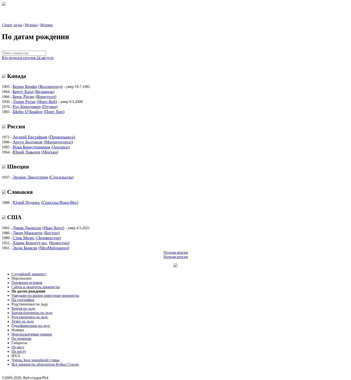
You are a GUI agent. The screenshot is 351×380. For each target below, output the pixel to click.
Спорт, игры (12, 25)
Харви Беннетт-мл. (30, 242)
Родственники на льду (29, 317)
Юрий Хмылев (26, 152)
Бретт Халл (23, 91)
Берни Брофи (25, 86)
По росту (18, 351)
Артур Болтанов (28, 142)
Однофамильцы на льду (30, 326)
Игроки (31, 25)
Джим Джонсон (27, 227)
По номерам (21, 339)
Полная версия (176, 252)
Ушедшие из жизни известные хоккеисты (45, 295)
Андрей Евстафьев (30, 137)
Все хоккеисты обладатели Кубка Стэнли (45, 364)
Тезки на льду (22, 321)
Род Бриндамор (27, 106)
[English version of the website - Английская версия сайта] (4, 4)
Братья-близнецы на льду (32, 313)
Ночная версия (176, 257)
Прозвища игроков (26, 283)
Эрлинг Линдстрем (30, 177)
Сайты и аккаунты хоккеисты (35, 287)
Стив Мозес (24, 237)
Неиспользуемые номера (31, 334)
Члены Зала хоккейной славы (35, 360)
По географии (22, 300)
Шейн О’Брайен (28, 111)
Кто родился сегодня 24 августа (27, 58)
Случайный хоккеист (28, 274)
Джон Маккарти (28, 232)
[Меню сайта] (175, 266)
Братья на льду (23, 308)
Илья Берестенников (31, 147)
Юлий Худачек (26, 202)
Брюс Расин (23, 96)
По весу (17, 347)
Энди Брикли (25, 247)
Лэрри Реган (24, 101)
